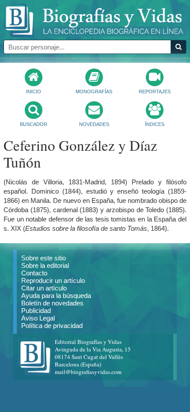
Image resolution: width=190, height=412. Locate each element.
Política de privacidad (52, 325)
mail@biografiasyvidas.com (88, 372)
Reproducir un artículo (53, 280)
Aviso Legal (38, 318)
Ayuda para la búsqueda (56, 295)
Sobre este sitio (43, 258)
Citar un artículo (44, 288)
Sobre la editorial (45, 265)
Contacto (34, 273)
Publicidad (36, 310)
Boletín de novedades (52, 303)
